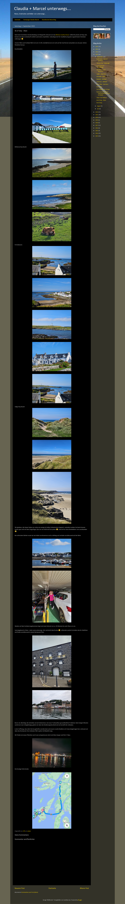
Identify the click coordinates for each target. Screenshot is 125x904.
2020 (96, 117)
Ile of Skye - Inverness (102, 84)
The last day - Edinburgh (103, 63)
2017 (96, 125)
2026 (96, 46)
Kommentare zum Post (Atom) (29, 892)
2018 (96, 122)
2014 (96, 133)
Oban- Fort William (102, 97)
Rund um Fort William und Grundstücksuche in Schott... (103, 93)
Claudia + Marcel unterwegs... (42, 9)
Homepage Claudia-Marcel (31, 20)
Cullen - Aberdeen (101, 74)
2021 (96, 114)
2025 (96, 49)
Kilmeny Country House (62, 35)
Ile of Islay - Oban (101, 100)
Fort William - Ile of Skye (103, 89)
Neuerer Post (20, 888)
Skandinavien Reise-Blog (49, 20)
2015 (96, 130)
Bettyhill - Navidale (102, 79)
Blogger (80, 900)
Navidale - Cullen (101, 76)
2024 (96, 52)
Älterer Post (84, 888)
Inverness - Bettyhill (102, 81)
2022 (96, 112)
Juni (98, 108)
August (99, 106)
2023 (96, 54)
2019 (96, 120)
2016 (96, 128)
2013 (96, 136)
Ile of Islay (99, 102)
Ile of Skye (99, 86)
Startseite (17, 20)
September (100, 57)
